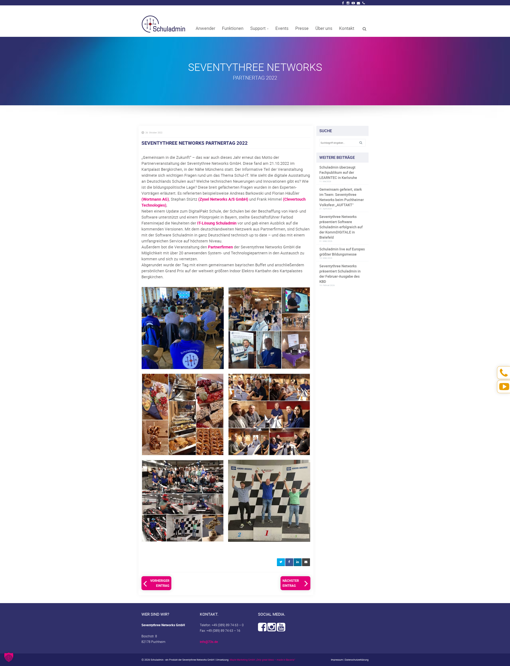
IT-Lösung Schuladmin (216, 223)
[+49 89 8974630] (364, 3)
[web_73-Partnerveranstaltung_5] (183, 501)
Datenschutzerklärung (357, 659)
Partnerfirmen (220, 247)
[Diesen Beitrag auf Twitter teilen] (281, 562)
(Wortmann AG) (155, 199)
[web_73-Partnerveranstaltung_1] (183, 328)
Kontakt (346, 28)
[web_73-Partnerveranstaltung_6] (269, 501)
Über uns (323, 28)
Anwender (205, 28)
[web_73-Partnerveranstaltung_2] (269, 328)
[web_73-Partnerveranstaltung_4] (269, 414)
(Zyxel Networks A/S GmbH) (223, 199)
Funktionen (232, 28)
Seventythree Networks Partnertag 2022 (194, 143)
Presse (302, 28)
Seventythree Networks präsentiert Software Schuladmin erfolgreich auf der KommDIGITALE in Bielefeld (341, 227)
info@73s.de (209, 642)
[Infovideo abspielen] (504, 386)
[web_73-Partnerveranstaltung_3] (183, 414)
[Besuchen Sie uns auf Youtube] (281, 629)
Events (281, 28)
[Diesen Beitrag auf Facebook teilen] (289, 562)
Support (258, 28)
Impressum (337, 659)
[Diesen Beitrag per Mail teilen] (306, 562)
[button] (9, 657)
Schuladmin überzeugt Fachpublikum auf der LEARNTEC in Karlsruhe (338, 172)
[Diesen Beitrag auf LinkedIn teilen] (298, 562)
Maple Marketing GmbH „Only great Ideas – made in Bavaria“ (262, 659)
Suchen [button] (362, 142)
